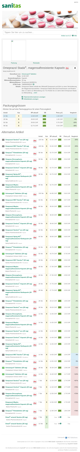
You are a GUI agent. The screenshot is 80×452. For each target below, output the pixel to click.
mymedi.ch (59, 441)
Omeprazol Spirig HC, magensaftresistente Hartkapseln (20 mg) (18, 176)
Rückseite (36, 63)
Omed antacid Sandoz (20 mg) (16, 417)
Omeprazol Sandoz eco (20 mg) (16, 139)
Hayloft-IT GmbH (72, 443)
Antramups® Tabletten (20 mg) (16, 193)
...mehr (34, 93)
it (77, 2)
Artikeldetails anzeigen (31, 99)
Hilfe (75, 36)
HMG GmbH (51, 441)
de (75, 2)
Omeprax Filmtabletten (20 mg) (16, 152)
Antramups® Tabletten (29, 74)
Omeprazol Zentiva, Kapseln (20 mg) (18, 168)
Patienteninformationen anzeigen (34, 97)
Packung (14, 63)
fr (76, 2)
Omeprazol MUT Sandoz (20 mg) (17, 146)
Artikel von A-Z (66, 36)
